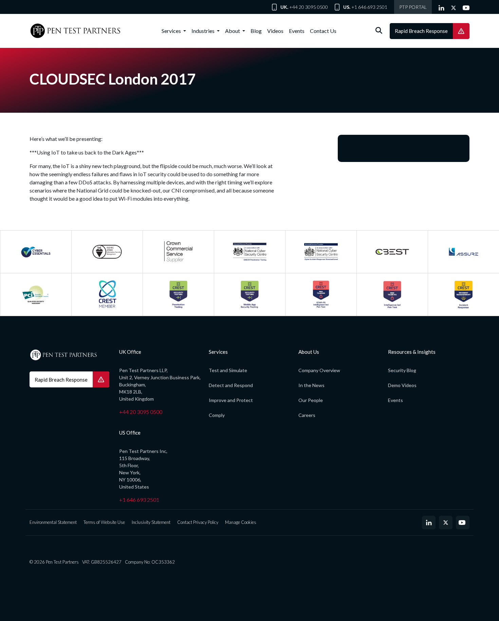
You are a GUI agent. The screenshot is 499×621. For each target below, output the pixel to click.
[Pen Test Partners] (75, 31)
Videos (275, 31)
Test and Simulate (228, 370)
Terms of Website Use (104, 522)
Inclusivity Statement (151, 522)
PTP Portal (413, 7)
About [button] (233, 31)
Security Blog (402, 370)
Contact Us (323, 31)
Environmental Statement (53, 522)
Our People (310, 400)
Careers (306, 415)
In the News (311, 385)
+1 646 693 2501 (369, 7)
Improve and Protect (231, 400)
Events (296, 31)
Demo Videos (402, 385)
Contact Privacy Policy (197, 522)
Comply (217, 415)
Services (172, 31)
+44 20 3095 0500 (308, 7)
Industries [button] (203, 31)
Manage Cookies (240, 522)
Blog (256, 31)
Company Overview (319, 370)
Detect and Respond (231, 385)
